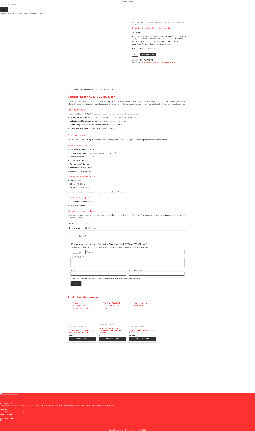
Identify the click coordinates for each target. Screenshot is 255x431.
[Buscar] (4, 9)
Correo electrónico (136, 270)
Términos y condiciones (8, 416)
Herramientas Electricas (146, 22)
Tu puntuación (77, 252)
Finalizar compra (30, 13)
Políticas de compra (15, 13)
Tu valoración (78, 257)
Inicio (134, 22)
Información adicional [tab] (89, 89)
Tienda (3, 13)
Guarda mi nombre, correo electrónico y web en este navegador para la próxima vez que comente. (107, 278)
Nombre (74, 270)
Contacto (41, 13)
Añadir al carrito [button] (82, 339)
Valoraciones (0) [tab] (106, 89)
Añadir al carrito (148, 54)
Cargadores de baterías (165, 22)
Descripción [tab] (73, 89)
